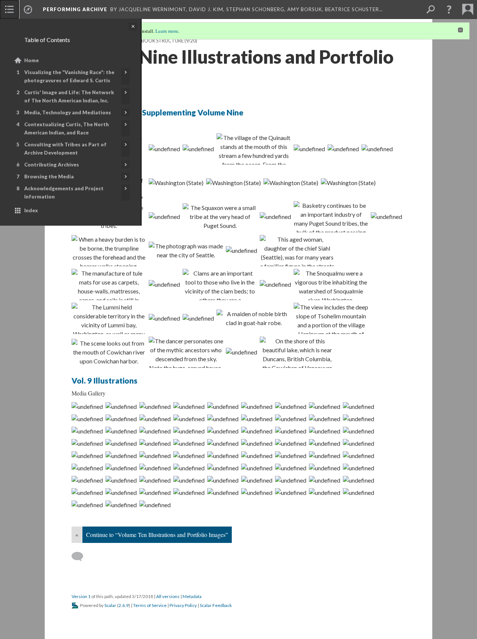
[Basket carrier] (109, 250)
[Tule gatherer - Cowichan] (109, 284)
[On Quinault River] (309, 148)
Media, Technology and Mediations (67, 112)
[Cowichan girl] (254, 318)
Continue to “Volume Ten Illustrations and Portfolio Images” (157, 534)
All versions (168, 596)
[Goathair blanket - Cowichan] (358, 443)
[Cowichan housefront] (222, 431)
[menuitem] (9, 9)
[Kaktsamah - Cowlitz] (155, 468)
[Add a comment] (81, 557)
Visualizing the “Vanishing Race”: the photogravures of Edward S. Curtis (69, 76)
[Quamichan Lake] (297, 352)
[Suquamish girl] (164, 216)
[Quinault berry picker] (290, 443)
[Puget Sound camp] (256, 431)
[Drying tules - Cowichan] (358, 455)
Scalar (110, 605)
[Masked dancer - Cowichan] (186, 352)
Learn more (166, 31)
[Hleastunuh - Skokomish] (343, 148)
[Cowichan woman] (87, 431)
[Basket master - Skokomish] (222, 443)
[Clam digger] (220, 284)
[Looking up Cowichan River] (324, 443)
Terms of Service (150, 605)
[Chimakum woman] (222, 492)
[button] (449, 9)
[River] (256, 468)
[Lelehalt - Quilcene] (348, 182)
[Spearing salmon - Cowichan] (331, 318)
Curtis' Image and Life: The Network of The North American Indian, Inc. (69, 96)
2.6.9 (124, 605)
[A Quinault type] (324, 468)
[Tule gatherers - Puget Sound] (121, 480)
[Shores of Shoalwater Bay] (155, 406)
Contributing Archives (51, 165)
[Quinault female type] (164, 148)
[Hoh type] (121, 504)
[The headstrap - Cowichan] (290, 455)
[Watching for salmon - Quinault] (121, 492)
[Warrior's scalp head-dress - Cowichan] (87, 455)
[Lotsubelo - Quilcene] (189, 455)
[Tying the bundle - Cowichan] (256, 455)
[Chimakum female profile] (290, 492)
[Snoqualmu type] (331, 284)
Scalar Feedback (216, 605)
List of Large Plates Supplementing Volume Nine (157, 112)
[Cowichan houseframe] (189, 431)
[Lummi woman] (164, 318)
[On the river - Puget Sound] (290, 480)
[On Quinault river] (358, 480)
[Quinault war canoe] (324, 406)
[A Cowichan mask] (155, 480)
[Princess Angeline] (297, 250)
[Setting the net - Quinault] (290, 431)
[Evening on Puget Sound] (186, 251)
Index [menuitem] (31, 210)
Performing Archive (75, 9)
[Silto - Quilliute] (324, 492)
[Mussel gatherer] (241, 250)
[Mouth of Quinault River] (254, 149)
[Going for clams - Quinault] (358, 431)
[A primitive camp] (324, 480)
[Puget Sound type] (275, 216)
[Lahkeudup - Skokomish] (121, 418)
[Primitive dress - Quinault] (121, 431)
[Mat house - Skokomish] (176, 182)
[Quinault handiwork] (256, 443)
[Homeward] (275, 284)
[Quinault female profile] (198, 148)
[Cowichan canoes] (109, 352)
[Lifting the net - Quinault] (324, 431)
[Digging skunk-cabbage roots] (121, 443)
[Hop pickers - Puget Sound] (189, 492)
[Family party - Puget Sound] (256, 418)
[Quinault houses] (155, 492)
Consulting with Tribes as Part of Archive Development (65, 149)
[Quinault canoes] (222, 468)
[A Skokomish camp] (87, 492)
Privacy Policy (183, 605)
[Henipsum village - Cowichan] (358, 418)
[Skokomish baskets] (189, 443)
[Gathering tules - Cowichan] (222, 455)
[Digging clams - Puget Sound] (87, 443)
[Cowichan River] (241, 352)
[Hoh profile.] (155, 504)
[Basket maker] (386, 216)
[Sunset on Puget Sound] (164, 284)
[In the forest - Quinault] (87, 406)
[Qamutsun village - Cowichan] (324, 418)
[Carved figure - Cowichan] (358, 468)
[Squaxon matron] (220, 216)
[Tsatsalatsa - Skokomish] (377, 148)
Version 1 (81, 596)
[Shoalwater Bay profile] (87, 418)
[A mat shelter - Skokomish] (87, 480)
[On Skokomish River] (256, 406)
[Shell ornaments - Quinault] (155, 431)
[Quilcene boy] (290, 182)
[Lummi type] (109, 318)
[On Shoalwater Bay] (189, 406)
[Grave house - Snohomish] (256, 480)
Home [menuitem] (31, 60)
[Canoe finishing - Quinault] (155, 443)
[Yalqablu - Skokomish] (222, 418)
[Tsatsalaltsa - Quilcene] (155, 455)
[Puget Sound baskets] (331, 216)
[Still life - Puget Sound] (222, 480)
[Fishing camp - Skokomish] (233, 182)
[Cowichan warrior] (198, 318)
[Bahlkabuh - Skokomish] (189, 418)
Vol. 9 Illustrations (105, 380)
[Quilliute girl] (87, 504)
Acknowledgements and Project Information (64, 192)
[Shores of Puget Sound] (121, 406)
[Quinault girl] (290, 468)
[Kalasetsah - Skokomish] (155, 418)
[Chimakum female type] (256, 492)
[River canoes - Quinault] (189, 468)
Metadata (192, 596)
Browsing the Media (49, 176)
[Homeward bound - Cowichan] (324, 455)
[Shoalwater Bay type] (358, 406)
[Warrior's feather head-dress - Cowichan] (121, 455)
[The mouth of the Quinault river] (222, 406)
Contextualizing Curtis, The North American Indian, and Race (66, 128)
